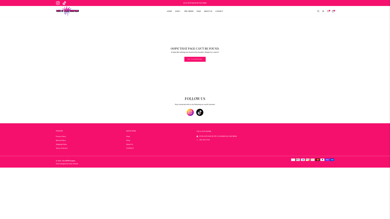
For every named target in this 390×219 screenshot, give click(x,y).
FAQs (128, 140)
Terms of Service (62, 148)
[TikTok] (199, 112)
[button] (318, 11)
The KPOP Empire (68, 161)
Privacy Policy (61, 136)
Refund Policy (61, 140)
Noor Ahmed (73, 164)
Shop (128, 136)
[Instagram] (190, 112)
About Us (129, 144)
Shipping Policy (61, 144)
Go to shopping (195, 59)
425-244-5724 (204, 140)
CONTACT (130, 148)
